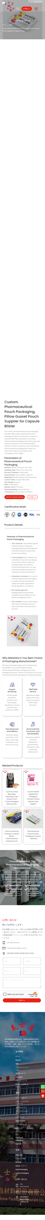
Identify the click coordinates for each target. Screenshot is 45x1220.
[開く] (36, 9)
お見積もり (26, 9)
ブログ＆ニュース (21, 1081)
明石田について (20, 1073)
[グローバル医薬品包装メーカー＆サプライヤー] (10, 9)
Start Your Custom (13, 893)
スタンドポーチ (20, 1107)
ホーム (4, 25)
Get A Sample (33, 893)
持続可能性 (19, 1077)
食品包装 (18, 1162)
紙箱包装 (18, 1144)
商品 (10, 25)
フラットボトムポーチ (21, 1112)
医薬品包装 (19, 1155)
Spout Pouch (20, 1121)
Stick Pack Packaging (19, 1139)
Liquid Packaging (21, 1169)
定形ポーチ (19, 1128)
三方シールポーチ (21, 1098)
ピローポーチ (19, 1117)
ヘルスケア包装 (20, 1159)
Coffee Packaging (22, 1173)
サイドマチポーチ (21, 1124)
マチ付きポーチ (22, 20)
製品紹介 (18, 1060)
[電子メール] (43, 1091)
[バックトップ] (43, 1096)
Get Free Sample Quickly (15, 497)
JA (33, 1)
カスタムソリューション (21, 1068)
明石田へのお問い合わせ (21, 1085)
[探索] (18, 9)
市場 (16, 1064)
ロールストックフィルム (21, 1133)
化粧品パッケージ (21, 1166)
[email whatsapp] (43, 1087)
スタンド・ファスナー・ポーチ (21, 1102)
